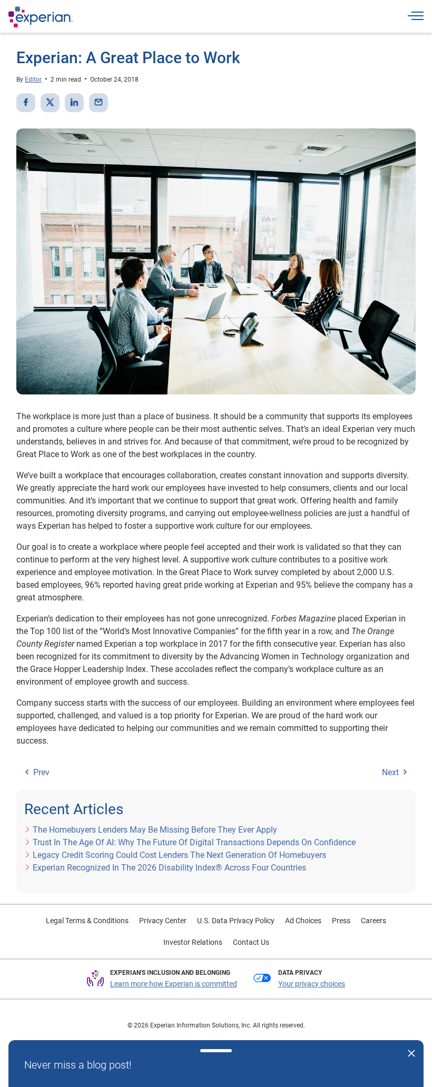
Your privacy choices (311, 984)
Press (341, 920)
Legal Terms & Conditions (87, 920)
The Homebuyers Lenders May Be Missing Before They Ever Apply (155, 830)
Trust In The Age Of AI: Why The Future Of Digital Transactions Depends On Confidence (194, 842)
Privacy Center (162, 920)
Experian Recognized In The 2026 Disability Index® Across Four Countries (169, 868)
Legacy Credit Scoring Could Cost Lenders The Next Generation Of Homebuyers (179, 855)
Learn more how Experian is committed (173, 984)
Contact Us (251, 942)
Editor (33, 79)
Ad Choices (303, 920)
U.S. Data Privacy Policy (235, 920)
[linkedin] (74, 102)
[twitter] (50, 102)
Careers (373, 920)
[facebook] (25, 102)
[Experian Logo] (40, 17)
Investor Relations (192, 942)
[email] (98, 102)
